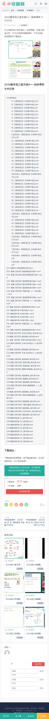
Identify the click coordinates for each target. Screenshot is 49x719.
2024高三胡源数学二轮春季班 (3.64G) (34, 565)
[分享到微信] (6, 505)
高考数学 (24, 25)
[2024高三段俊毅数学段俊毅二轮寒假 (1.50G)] (35, 617)
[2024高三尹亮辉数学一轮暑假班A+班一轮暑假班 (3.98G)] (14, 582)
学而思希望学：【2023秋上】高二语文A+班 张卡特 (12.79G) (35, 522)
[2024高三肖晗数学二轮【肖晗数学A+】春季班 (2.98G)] (14, 617)
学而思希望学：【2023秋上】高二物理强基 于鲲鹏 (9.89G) (14, 522)
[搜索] (36, 3)
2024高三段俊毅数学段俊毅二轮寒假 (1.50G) (34, 634)
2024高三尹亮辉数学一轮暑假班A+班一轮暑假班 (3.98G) (14, 599)
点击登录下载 (24, 491)
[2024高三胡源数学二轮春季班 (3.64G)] (35, 548)
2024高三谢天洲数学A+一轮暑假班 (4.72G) (14, 565)
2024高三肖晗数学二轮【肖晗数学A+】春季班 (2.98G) (14, 634)
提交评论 (38, 664)
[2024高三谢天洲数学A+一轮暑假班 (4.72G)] (14, 548)
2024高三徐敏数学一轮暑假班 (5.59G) (34, 599)
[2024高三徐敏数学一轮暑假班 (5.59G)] (35, 582)
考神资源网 (13, 3)
